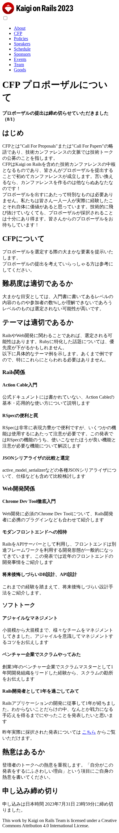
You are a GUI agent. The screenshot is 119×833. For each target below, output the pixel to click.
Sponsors (22, 54)
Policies (21, 38)
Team (19, 64)
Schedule (22, 49)
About (19, 28)
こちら (89, 732)
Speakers (22, 43)
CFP (18, 33)
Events (20, 59)
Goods (20, 69)
